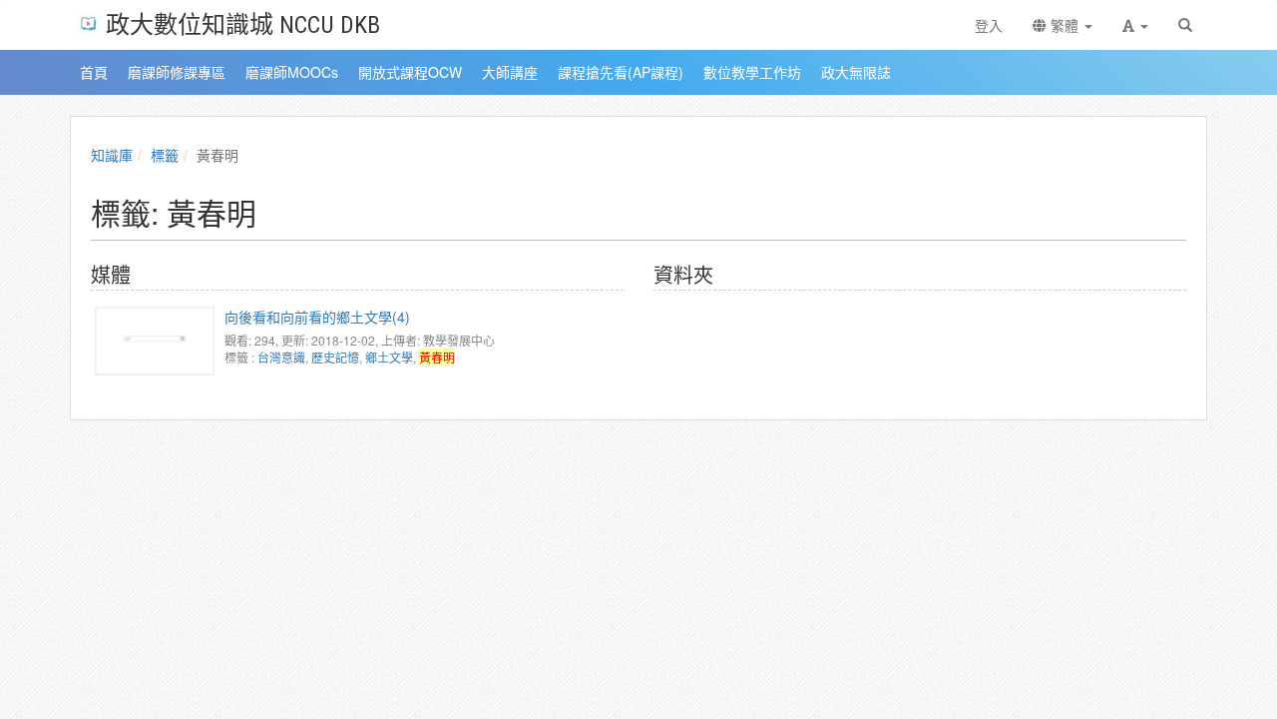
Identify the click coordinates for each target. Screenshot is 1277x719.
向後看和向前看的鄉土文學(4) (317, 317)
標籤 (165, 155)
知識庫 (112, 155)
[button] (1135, 25)
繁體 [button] (1064, 25)
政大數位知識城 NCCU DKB (243, 23)
